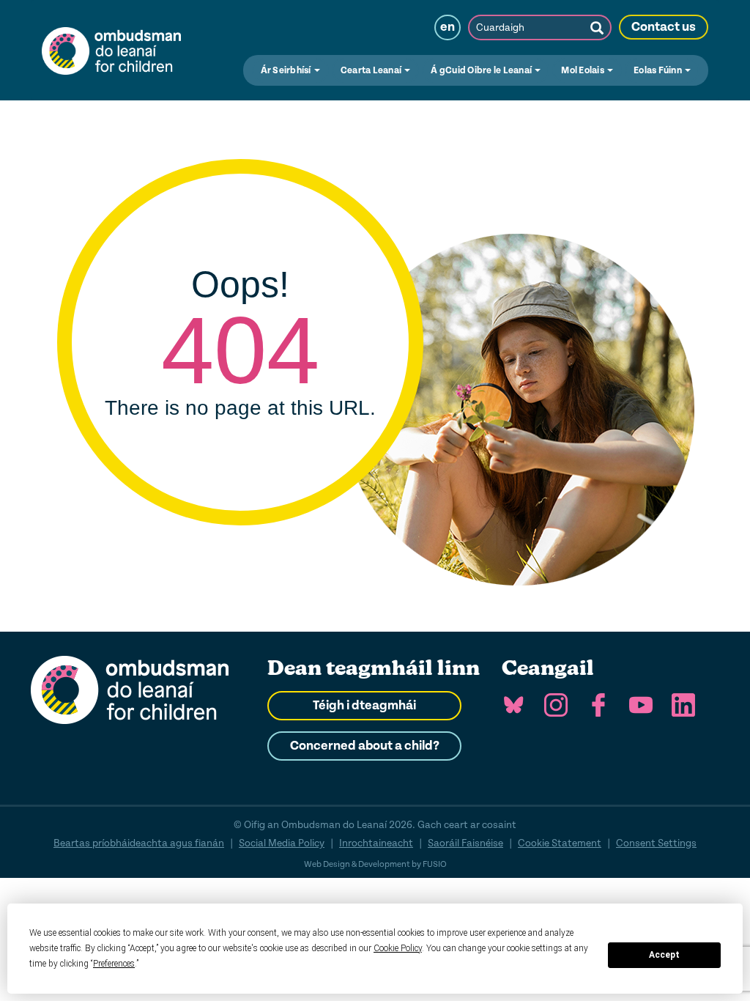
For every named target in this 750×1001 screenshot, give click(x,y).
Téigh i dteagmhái (364, 705)
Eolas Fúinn (658, 70)
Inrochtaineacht (376, 843)
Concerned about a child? (364, 746)
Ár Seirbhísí (287, 70)
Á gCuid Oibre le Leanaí (482, 70)
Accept (664, 955)
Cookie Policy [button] (398, 948)
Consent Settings (656, 843)
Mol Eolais (583, 70)
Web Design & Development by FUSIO (375, 864)
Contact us (663, 27)
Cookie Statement (559, 843)
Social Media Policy (281, 843)
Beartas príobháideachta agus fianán (138, 843)
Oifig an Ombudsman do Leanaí (111, 50)
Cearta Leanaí (372, 70)
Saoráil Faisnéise (465, 843)
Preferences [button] (114, 963)
